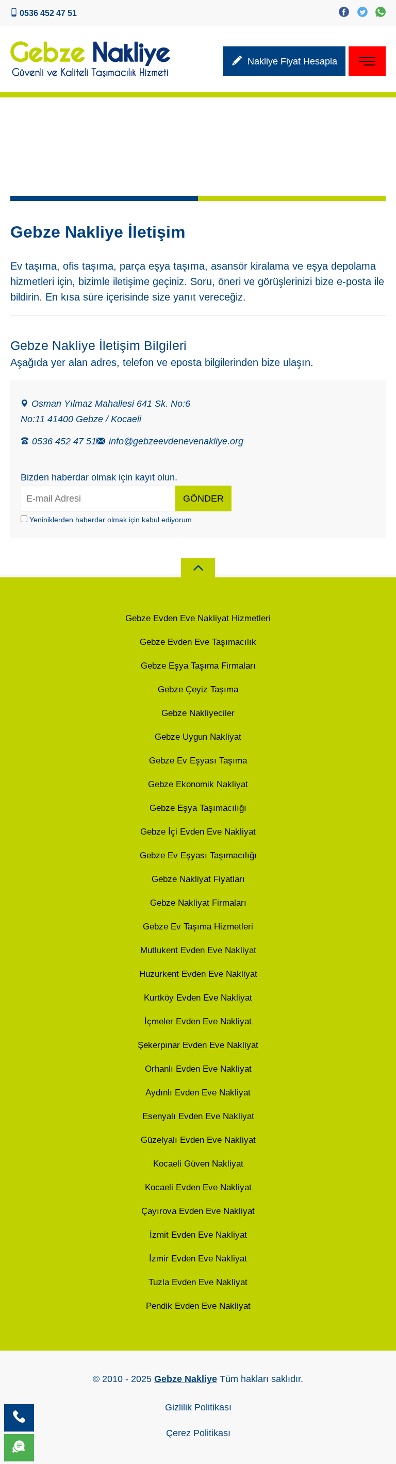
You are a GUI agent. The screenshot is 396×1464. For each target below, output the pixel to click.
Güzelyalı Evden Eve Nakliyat (198, 1140)
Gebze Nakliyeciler (198, 713)
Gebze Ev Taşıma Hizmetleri (198, 926)
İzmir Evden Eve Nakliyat (198, 1258)
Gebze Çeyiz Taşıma (198, 689)
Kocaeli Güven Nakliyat (198, 1164)
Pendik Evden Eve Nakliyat (198, 1306)
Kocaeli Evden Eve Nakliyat (198, 1187)
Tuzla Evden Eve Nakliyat (198, 1282)
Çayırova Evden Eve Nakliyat (198, 1211)
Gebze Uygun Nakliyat (198, 737)
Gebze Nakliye (185, 1379)
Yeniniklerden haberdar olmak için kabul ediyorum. (110, 519)
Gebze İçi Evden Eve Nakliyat (198, 832)
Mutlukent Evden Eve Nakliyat (198, 950)
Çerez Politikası (198, 1433)
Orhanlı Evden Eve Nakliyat (198, 1069)
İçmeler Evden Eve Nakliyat (198, 1021)
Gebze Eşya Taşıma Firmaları (198, 666)
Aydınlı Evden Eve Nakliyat (198, 1092)
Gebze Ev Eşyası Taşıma (198, 761)
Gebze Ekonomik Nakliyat (198, 784)
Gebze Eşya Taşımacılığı (198, 808)
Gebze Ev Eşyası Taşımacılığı (198, 855)
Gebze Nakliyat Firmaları (198, 903)
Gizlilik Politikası (198, 1407)
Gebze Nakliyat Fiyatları (198, 879)
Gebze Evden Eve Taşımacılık (198, 642)
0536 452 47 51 (62, 441)
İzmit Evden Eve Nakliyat (198, 1235)
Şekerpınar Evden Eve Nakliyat (198, 1045)
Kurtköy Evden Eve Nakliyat (198, 998)
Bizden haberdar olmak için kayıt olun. (99, 477)
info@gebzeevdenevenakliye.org (169, 441)
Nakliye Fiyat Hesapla (287, 63)
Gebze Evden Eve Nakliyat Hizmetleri (198, 618)
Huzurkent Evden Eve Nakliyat (198, 974)
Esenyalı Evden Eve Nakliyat (198, 1116)
